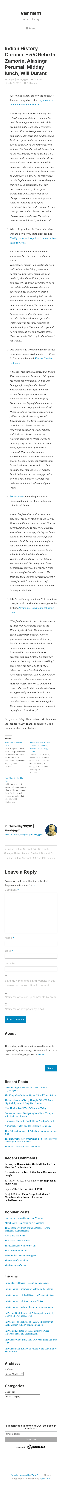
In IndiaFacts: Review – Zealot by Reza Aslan (27, 1282)
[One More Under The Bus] (17, 790)
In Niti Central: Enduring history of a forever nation (29, 1306)
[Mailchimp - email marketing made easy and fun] (31, 1449)
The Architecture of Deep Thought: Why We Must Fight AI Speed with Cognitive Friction (29, 1102)
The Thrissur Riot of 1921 (27, 1189)
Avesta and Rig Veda (15, 1235)
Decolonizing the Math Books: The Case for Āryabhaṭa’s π (26, 1089)
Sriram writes (17, 496)
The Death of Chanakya (16, 1260)
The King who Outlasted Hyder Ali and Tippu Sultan (30, 1095)
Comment (12, 890)
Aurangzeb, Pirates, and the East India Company (28, 1125)
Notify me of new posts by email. (25, 1009)
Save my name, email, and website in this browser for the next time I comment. (30, 983)
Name (9, 938)
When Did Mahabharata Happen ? (21, 1255)
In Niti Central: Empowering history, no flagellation (29, 1288)
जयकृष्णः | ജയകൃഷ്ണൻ (18, 79)
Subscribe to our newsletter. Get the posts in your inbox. (31, 1427)
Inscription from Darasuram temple (30, 1173)
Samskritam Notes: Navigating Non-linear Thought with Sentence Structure (29, 1114)
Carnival (38, 79)
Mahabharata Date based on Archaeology (24, 1222)
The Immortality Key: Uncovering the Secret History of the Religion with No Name (31, 1140)
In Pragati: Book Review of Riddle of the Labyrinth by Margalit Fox (31, 1350)
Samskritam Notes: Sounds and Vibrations (25, 1217)
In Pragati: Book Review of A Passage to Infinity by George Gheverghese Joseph (29, 1314)
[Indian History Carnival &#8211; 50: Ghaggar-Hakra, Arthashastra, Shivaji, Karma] (41, 757)
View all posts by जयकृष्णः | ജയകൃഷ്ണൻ (23, 834)
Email (9, 951)
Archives (9, 1369)
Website (10, 963)
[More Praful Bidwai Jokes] (17, 754)
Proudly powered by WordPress (26, 1475)
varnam (31, 12)
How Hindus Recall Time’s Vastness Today (25, 1108)
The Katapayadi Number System (20, 1245)
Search (51, 1068)
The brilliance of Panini (16, 1265)
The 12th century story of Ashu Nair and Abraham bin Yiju (31, 1132)
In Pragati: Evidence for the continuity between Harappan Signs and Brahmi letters (27, 1332)
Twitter (41, 1054)
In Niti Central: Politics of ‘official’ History (25, 1300)
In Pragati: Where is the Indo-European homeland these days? (31, 1341)
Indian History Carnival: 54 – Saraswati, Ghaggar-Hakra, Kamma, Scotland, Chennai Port (29, 851)
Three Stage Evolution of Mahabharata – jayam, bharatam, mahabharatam (27, 1197)
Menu (32, 28)
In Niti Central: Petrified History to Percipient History (30, 1294)
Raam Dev (45, 1478)
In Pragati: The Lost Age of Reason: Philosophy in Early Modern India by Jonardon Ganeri (29, 1323)
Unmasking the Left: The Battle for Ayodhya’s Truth (29, 1120)
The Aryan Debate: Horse (17, 1240)
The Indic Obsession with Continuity (22, 1146)
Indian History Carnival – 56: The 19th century (31, 858)
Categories (10, 1391)
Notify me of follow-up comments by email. (31, 997)
